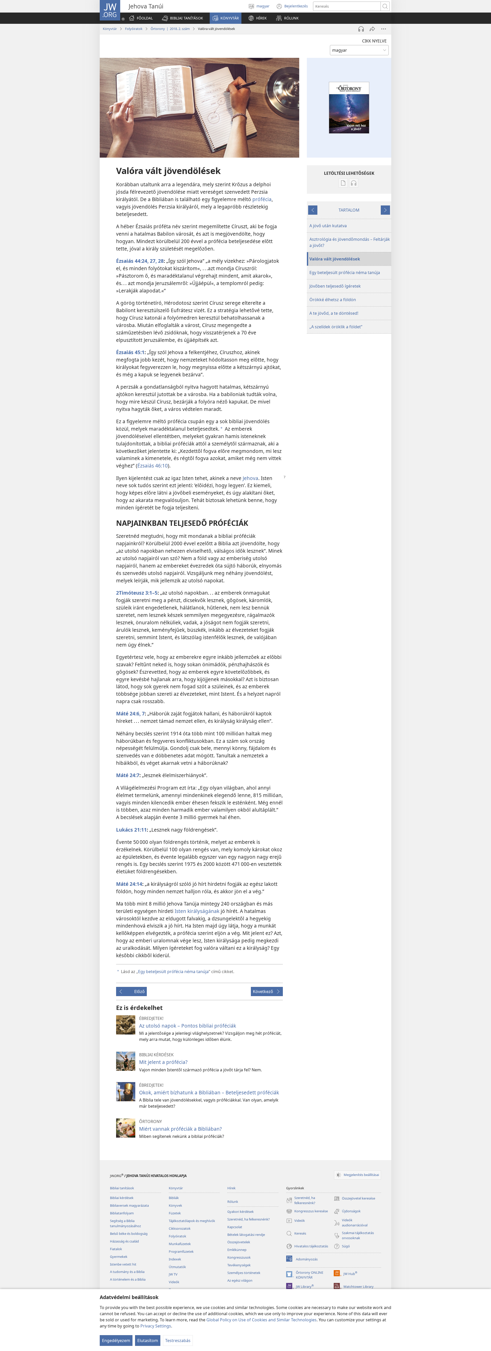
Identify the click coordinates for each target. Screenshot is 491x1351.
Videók (174, 1282)
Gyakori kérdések (240, 1211)
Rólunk (232, 1201)
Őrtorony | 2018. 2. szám (170, 28)
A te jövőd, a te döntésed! (333, 313)
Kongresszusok (239, 1257)
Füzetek (175, 1213)
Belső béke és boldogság (129, 1233)
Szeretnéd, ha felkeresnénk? (248, 1219)
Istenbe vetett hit (123, 1264)
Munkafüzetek (180, 1243)
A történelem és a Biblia (128, 1279)
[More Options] (383, 29)
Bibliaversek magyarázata (129, 1205)
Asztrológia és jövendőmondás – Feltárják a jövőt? (349, 242)
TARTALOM (349, 210)
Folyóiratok (133, 28)
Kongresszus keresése (307, 1211)
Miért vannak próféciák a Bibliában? (180, 1128)
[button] (182, 18)
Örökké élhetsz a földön (332, 299)
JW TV (173, 1274)
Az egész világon (239, 1280)
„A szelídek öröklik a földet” (335, 327)
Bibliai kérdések (121, 1197)
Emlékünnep (237, 1249)
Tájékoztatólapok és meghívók (192, 1220)
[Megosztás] (372, 29)
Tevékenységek (239, 1265)
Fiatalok (116, 1249)
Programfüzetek (181, 1251)
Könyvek (175, 1205)
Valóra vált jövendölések (334, 259)
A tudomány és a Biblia (127, 1271)
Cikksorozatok (180, 1228)
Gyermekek (118, 1256)
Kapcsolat (234, 1227)
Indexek (175, 1259)
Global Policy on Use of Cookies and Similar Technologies (261, 1320)
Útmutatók (177, 1267)
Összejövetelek (238, 1242)
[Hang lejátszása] (361, 29)
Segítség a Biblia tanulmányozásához (125, 1223)
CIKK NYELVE (374, 41)
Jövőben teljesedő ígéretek (335, 286)
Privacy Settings (155, 1326)
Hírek (231, 1188)
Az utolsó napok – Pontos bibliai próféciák (187, 1025)
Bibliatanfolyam (122, 1213)
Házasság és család (124, 1241)
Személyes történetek (243, 1272)
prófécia (262, 199)
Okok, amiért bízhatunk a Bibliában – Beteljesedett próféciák (209, 1092)
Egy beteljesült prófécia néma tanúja (173, 971)
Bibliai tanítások (122, 1188)
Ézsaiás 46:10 (152, 465)
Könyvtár (110, 28)
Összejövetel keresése (354, 1199)
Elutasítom (147, 1340)
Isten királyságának (197, 911)
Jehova (250, 478)
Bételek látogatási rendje (246, 1234)
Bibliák (174, 1197)
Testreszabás (178, 1340)
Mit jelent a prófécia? (163, 1062)
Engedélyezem (116, 1340)
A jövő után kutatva (328, 225)
